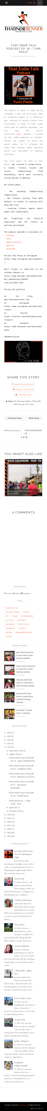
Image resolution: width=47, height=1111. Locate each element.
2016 (9, 829)
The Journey (21, 620)
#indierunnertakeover (23, 632)
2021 (14, 401)
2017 (7, 616)
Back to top (36, 1108)
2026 (9, 733)
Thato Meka (19, 925)
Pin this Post (25, 395)
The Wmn (29, 404)
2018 (9, 822)
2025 (9, 736)
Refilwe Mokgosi (21, 1041)
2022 (9, 743)
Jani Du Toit (19, 879)
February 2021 (15, 811)
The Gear (21, 628)
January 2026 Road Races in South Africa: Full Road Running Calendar (24, 697)
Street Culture (23, 624)
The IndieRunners (27, 616)
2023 (9, 740)
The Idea (8, 636)
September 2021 (16, 751)
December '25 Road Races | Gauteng (24, 711)
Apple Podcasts (14, 242)
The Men (14, 616)
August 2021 (14, 754)
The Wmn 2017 (10, 628)
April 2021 (13, 807)
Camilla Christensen (23, 900)
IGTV (8, 239)
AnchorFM (10, 249)
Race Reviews (10, 624)
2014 (9, 836)
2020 (9, 815)
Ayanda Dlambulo (21, 946)
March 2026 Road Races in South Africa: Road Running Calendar (25, 669)
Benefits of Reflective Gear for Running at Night (23, 854)
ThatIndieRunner (33, 431)
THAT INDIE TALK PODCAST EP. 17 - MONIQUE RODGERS (21, 785)
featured (9, 632)
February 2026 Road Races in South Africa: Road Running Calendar (25, 683)
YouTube (10, 236)
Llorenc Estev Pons (22, 998)
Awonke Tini (19, 1020)
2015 (9, 832)
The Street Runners (13, 612)
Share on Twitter (25, 389)
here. (19, 134)
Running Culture (24, 401)
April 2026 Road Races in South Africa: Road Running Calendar (25, 655)
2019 (9, 818)
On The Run (10, 620)
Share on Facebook (24, 384)
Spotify (10, 246)
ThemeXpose (23, 1105)
